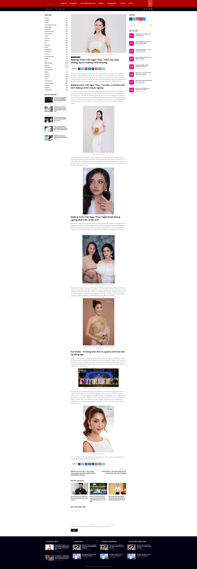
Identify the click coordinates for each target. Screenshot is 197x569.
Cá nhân (47, 22)
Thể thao (123, 3)
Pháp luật (47, 65)
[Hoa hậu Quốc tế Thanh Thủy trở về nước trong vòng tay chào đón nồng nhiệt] (49, 109)
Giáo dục (47, 40)
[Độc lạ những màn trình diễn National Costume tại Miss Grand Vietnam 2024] (49, 129)
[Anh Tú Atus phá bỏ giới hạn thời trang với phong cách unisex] (49, 119)
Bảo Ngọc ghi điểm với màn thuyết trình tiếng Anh (142, 65)
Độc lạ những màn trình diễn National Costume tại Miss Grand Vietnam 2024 (60, 128)
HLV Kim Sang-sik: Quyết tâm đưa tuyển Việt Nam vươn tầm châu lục (79, 498)
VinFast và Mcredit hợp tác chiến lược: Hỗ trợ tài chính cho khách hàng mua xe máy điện (98, 499)
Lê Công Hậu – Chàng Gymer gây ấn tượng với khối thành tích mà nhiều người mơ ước (62, 557)
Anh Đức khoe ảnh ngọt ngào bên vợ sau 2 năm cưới (143, 81)
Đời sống (47, 38)
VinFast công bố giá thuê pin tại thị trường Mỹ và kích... (143, 42)
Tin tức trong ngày (49, 83)
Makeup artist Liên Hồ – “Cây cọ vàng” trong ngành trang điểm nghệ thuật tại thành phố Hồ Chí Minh (83, 473)
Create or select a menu (60, 9)
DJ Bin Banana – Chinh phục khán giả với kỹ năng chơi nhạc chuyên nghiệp (114, 472)
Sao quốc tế (48, 67)
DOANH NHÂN (78, 541)
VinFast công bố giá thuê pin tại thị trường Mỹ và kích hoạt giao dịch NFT (60, 99)
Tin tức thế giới (48, 81)
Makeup (47, 58)
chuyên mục (120, 457)
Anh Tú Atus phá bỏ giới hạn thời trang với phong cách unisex (60, 119)
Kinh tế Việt (47, 51)
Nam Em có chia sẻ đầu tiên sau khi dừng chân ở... (143, 34)
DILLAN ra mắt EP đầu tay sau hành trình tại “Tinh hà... (142, 89)
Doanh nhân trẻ (74, 57)
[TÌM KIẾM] (150, 25)
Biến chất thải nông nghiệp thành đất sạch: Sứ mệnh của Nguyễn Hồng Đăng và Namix (117, 498)
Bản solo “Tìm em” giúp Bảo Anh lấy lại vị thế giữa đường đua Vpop (89, 547)
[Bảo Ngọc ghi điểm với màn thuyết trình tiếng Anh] (77, 556)
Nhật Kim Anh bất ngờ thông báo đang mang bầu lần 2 (60, 137)
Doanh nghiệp (48, 27)
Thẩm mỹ (47, 74)
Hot (45, 42)
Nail (46, 60)
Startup (46, 72)
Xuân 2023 (47, 87)
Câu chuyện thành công (88, 3)
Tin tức (130, 3)
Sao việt (47, 69)
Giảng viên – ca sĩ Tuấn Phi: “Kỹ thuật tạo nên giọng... (143, 73)
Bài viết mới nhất (51, 94)
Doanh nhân (73, 3)
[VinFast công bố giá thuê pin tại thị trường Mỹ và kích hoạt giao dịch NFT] (49, 100)
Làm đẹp (101, 3)
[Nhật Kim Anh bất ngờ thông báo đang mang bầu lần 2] (49, 138)
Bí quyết (47, 18)
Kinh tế (79, 57)
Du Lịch (46, 36)
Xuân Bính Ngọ (48, 90)
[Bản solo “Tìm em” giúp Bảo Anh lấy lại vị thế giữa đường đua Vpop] (77, 547)
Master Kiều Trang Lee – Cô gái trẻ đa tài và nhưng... (143, 50)
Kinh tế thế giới (48, 49)
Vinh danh (47, 85)
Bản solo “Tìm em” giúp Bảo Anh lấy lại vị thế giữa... (143, 58)
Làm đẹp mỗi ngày (49, 56)
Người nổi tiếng (111, 3)
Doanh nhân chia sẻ (49, 31)
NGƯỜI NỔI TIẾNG (52, 541)
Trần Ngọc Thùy (86, 457)
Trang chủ (64, 3)
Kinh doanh (47, 45)
